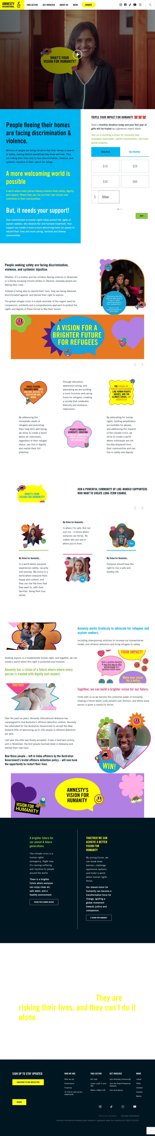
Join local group (116, 1090)
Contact (139, 1087)
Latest (138, 1079)
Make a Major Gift (97, 1090)
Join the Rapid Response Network (120, 1084)
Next (141, 216)
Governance (69, 1083)
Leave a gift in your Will (98, 1084)
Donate (88, 4)
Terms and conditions (108, 1116)
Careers (139, 1092)
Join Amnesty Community (120, 1079)
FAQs (138, 1083)
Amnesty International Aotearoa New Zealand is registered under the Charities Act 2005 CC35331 (97, 1120)
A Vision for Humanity (98, 917)
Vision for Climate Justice (44, 902)
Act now (93, 1079)
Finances (68, 1087)
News (75, 4)
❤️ (136, 117)
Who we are (69, 1079)
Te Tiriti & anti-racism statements (73, 1093)
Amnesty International (130, 1116)
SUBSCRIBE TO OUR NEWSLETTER (28, 1082)
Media (138, 1096)
